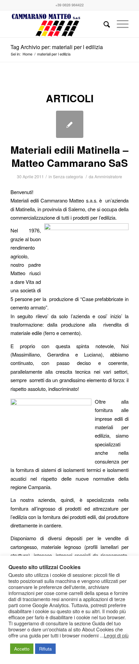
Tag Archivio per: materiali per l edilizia (56, 47)
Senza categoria (68, 176)
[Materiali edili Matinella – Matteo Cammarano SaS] (69, 124)
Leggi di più (116, 635)
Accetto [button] (21, 648)
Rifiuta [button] (45, 648)
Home (27, 54)
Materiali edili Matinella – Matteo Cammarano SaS (69, 156)
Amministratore (108, 176)
